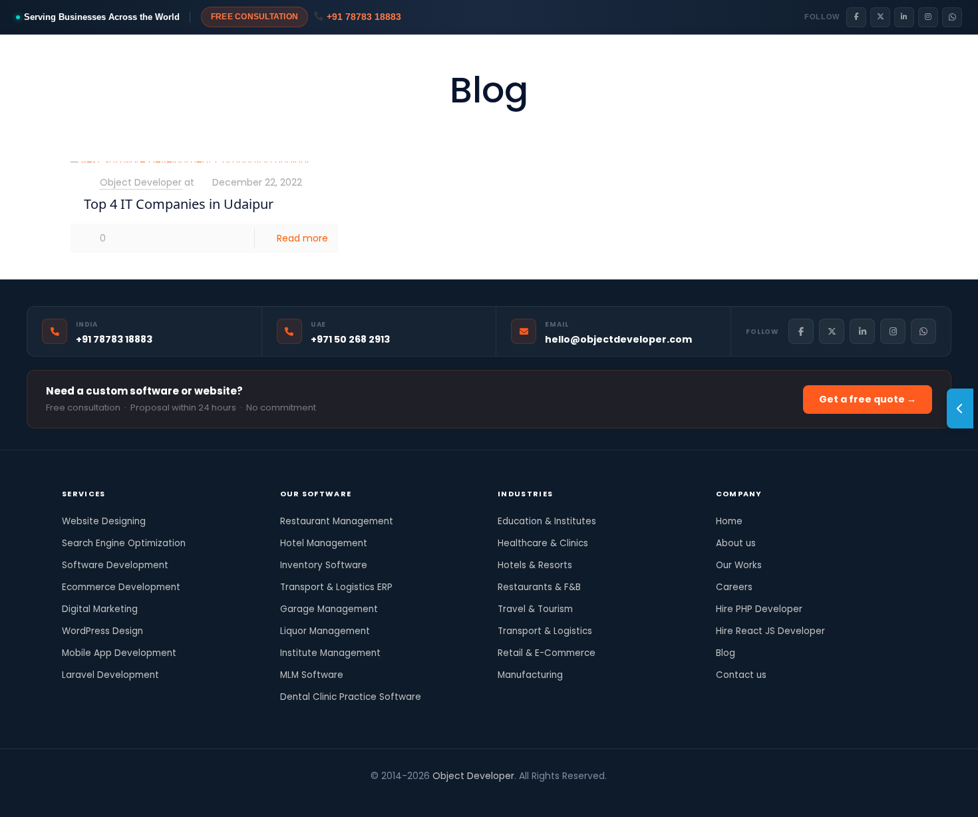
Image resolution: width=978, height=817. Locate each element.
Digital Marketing (100, 609)
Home (729, 521)
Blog (725, 653)
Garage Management (329, 609)
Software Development (115, 565)
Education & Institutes (547, 521)
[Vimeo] (435, 796)
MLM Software (311, 675)
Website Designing (104, 521)
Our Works (739, 565)
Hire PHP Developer (759, 609)
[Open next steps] (960, 408)
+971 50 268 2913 (350, 339)
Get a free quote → (867, 399)
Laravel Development (110, 675)
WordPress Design (102, 631)
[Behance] (543, 796)
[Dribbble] (507, 796)
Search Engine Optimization (124, 543)
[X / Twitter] (880, 17)
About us (736, 543)
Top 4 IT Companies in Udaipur (178, 204)
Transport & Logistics (545, 631)
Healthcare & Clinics (543, 543)
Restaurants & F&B (539, 587)
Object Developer (141, 182)
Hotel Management (323, 543)
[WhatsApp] (952, 17)
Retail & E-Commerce (546, 653)
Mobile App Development (119, 653)
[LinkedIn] (904, 17)
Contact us (741, 675)
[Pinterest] (489, 796)
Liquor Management (325, 631)
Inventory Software (323, 565)
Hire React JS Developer (770, 631)
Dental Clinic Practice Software (350, 697)
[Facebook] (856, 17)
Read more (302, 238)
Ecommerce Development (121, 587)
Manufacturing (530, 675)
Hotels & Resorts (535, 565)
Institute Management (330, 653)
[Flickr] (453, 796)
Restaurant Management (336, 521)
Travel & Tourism (535, 609)
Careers (734, 587)
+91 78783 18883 (362, 16)
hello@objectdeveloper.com (618, 339)
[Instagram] (928, 17)
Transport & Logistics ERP (336, 587)
